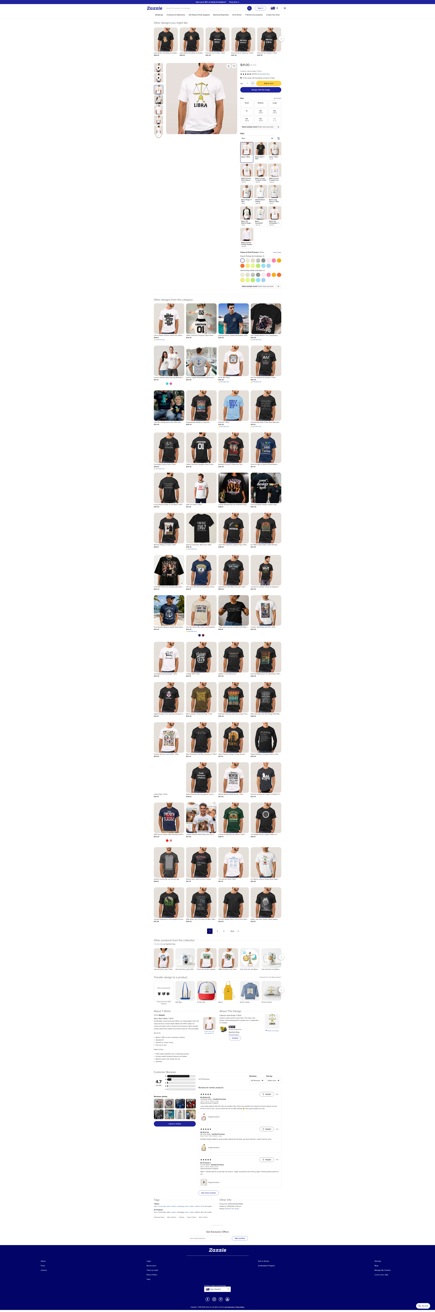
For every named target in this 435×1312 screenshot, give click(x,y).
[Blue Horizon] (263, 266)
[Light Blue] (268, 266)
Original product (213, 1117)
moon (186, 1206)
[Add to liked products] (234, 66)
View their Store (234, 1035)
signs (156, 1206)
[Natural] (247, 260)
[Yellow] (247, 266)
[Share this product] (228, 66)
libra (202, 1206)
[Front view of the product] (201, 98)
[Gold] (279, 260)
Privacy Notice (240, 1307)
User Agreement (229, 1307)
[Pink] (274, 260)
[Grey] (263, 260)
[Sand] (253, 260)
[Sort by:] (278, 138)
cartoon (197, 1206)
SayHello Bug (264, 74)
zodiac (191, 1206)
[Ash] (258, 260)
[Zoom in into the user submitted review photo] (159, 1104)
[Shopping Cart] (284, 8)
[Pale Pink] (268, 260)
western (174, 1206)
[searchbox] (208, 8)
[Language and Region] (274, 8)
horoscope (162, 1206)
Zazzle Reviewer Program (209, 1103)
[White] (242, 260)
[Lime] (258, 266)
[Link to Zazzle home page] (155, 8)
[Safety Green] (253, 266)
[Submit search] (249, 8)
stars (168, 1206)
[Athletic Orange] (242, 266)
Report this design (272, 1031)
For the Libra (158, 944)
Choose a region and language (215, 1286)
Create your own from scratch (209, 1032)
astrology (180, 1206)
